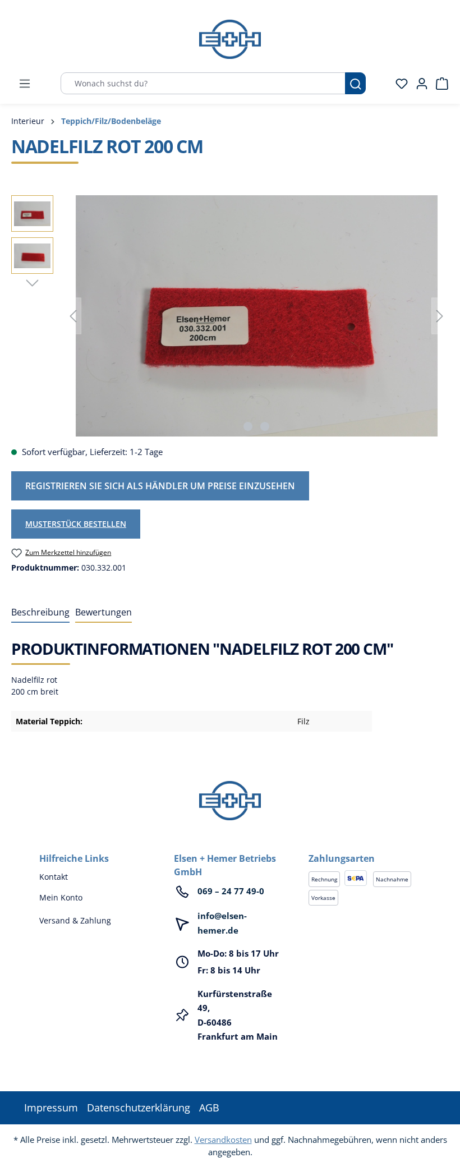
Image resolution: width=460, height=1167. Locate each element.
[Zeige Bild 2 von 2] (264, 426)
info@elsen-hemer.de (222, 923)
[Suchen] (355, 83)
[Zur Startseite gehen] (230, 39)
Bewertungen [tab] (103, 612)
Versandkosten (223, 1139)
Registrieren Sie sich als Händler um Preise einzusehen (160, 486)
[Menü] (24, 83)
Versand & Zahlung (75, 920)
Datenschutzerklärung (138, 1107)
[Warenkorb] (439, 83)
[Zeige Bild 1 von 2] (247, 426)
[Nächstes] (439, 316)
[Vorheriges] (73, 316)
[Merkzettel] (398, 83)
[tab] (40, 613)
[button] (365, 847)
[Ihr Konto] (418, 83)
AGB (209, 1107)
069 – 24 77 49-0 (230, 891)
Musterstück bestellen (75, 523)
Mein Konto (60, 897)
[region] (230, 316)
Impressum (51, 1107)
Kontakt (53, 876)
